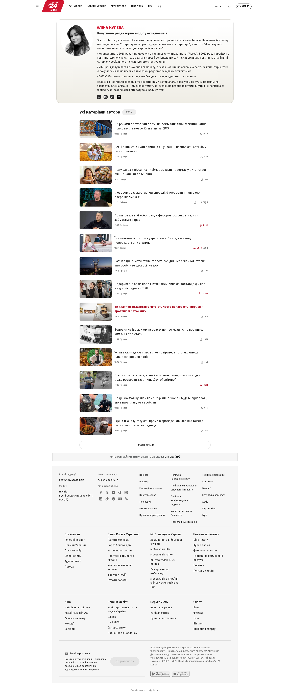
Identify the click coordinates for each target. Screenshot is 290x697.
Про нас (143, 475)
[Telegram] (120, 492)
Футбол (198, 612)
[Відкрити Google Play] (160, 674)
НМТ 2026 (113, 622)
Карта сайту (208, 508)
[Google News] (120, 499)
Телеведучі (145, 501)
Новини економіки (206, 534)
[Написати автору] (119, 97)
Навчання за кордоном (122, 633)
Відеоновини (73, 555)
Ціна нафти (200, 539)
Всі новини (75, 6)
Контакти (207, 481)
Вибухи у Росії (117, 574)
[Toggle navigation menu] (37, 6)
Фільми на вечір (75, 618)
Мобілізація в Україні (165, 534)
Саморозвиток (117, 627)
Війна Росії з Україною (123, 534)
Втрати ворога (117, 580)
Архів (205, 501)
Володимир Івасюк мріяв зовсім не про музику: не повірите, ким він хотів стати (158, 332)
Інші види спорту (204, 629)
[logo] (53, 6)
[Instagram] (106, 97)
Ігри (150, 6)
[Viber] (101, 499)
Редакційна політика (150, 488)
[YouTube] (113, 492)
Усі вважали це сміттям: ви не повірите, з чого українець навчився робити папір (156, 355)
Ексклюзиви (118, 6)
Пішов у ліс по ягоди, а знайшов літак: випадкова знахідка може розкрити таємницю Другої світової (157, 377)
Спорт (197, 602)
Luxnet (156, 690)
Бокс (196, 607)
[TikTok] (107, 499)
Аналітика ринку (161, 607)
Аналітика (137, 6)
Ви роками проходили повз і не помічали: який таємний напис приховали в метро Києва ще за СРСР (160, 126)
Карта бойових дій (119, 545)
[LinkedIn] (112, 97)
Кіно (68, 602)
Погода (69, 566)
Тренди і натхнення (163, 618)
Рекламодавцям (148, 508)
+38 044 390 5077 (108, 479)
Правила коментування (184, 522)
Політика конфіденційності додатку (180, 500)
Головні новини (75, 539)
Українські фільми (76, 612)
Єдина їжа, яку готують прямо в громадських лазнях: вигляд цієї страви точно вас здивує (158, 423)
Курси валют (201, 545)
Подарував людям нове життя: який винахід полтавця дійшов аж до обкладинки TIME (159, 286)
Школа (112, 616)
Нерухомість (159, 602)
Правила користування (152, 515)
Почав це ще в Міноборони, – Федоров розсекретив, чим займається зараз (156, 218)
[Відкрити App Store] (180, 674)
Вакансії (206, 488)
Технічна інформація (213, 475)
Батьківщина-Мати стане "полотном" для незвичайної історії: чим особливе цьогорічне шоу (159, 263)
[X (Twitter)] (107, 492)
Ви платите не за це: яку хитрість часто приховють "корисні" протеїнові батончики (158, 309)
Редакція (144, 481)
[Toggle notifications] (229, 6)
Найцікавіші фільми (77, 607)
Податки (198, 565)
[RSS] (126, 499)
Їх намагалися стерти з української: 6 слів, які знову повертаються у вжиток (152, 240)
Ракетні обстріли (118, 539)
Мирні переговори (120, 550)
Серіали (70, 629)
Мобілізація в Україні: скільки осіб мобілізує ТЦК (164, 582)
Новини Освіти (118, 602)
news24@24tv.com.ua (71, 479)
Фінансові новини (205, 550)
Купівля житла (159, 612)
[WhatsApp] (113, 499)
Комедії (69, 623)
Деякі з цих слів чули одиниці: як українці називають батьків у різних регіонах (160, 149)
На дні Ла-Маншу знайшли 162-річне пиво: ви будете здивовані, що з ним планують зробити (160, 400)
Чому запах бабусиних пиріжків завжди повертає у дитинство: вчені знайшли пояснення (160, 172)
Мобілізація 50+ (160, 549)
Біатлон (198, 623)
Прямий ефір (73, 550)
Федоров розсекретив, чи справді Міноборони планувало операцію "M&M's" (157, 195)
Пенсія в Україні (203, 570)
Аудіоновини (73, 561)
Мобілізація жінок (161, 554)
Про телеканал (147, 495)
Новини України (96, 6)
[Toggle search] (159, 6)
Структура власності (213, 495)
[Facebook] (99, 97)
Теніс (196, 618)
